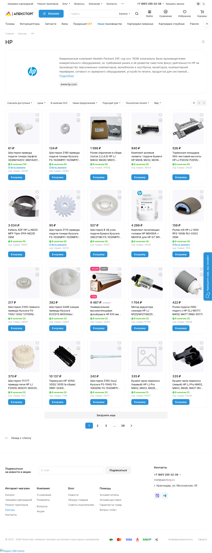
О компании (44, 494)
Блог (71, 488)
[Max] (157, 495)
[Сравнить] (37, 120)
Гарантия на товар (111, 504)
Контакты (11, 514)
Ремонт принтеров (16, 504)
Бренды (10, 509)
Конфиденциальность (180, 539)
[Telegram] (164, 495)
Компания (43, 488)
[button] (208, 276)
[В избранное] (37, 115)
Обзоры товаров (78, 499)
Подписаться (118, 470)
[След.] (131, 426)
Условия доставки (110, 499)
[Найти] (137, 14)
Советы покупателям (81, 504)
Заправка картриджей (18, 499)
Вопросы (42, 506)
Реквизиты (43, 499)
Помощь (105, 488)
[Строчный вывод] (198, 102)
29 (123, 425)
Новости (73, 494)
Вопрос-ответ (108, 509)
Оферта (202, 539)
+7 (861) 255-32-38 (149, 3)
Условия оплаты (109, 494)
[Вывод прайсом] (203, 102)
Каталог (10, 494)
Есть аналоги (18, 167)
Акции (40, 511)
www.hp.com (69, 84)
